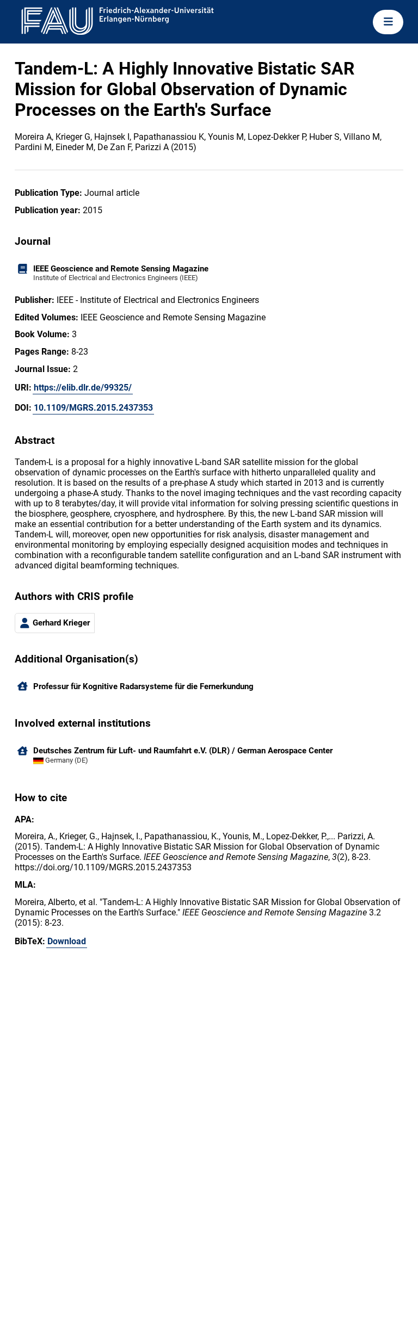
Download (66, 941)
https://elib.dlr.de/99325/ (83, 387)
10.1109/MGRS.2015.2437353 (93, 408)
